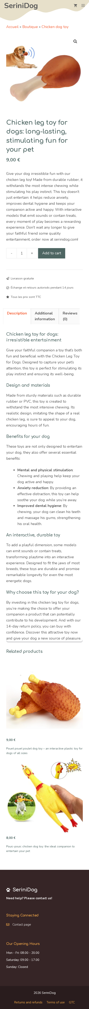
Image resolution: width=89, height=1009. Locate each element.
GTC (72, 1002)
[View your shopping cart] (75, 6)
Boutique (30, 26)
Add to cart (51, 253)
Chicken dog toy (55, 26)
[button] (75, 41)
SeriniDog (21, 6)
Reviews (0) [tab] (70, 316)
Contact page (21, 924)
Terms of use (56, 1002)
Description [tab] (17, 313)
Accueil (12, 26)
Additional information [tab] (45, 316)
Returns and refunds (28, 1002)
